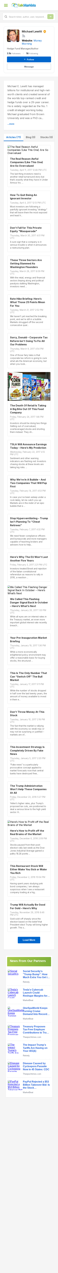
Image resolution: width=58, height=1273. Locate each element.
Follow (29, 59)
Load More (29, 940)
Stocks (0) (46, 137)
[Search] (50, 16)
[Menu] (5, 5)
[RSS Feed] (24, 36)
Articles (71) (13, 137)
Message (29, 66)
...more (10, 124)
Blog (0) (30, 137)
